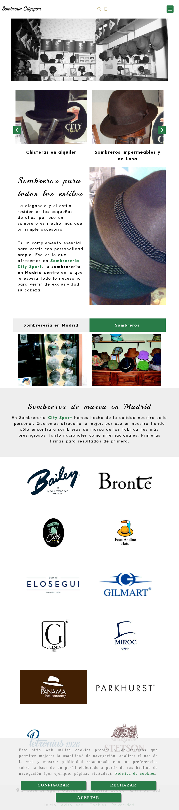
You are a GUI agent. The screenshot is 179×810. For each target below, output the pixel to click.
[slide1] (87, 78)
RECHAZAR (123, 785)
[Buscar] (99, 9)
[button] (170, 9)
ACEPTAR (88, 797)
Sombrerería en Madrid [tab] (51, 325)
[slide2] (91, 78)
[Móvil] (106, 9)
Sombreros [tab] (127, 325)
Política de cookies (135, 773)
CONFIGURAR (53, 785)
